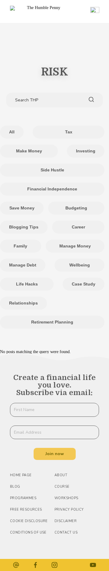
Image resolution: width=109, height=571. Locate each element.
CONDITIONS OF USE (28, 532)
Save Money (22, 208)
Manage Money (75, 246)
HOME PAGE (21, 475)
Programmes (23, 498)
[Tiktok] (74, 565)
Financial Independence (52, 189)
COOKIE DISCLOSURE (29, 521)
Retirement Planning (52, 322)
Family (20, 246)
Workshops (66, 498)
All (12, 131)
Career (78, 227)
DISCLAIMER (65, 521)
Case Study (83, 284)
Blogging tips (23, 227)
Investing (85, 150)
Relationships (23, 303)
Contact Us (66, 532)
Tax (68, 131)
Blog (15, 486)
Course (61, 486)
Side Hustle (52, 169)
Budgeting (76, 208)
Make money (29, 150)
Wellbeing (79, 265)
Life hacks (27, 284)
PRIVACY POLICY (69, 509)
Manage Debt (22, 265)
